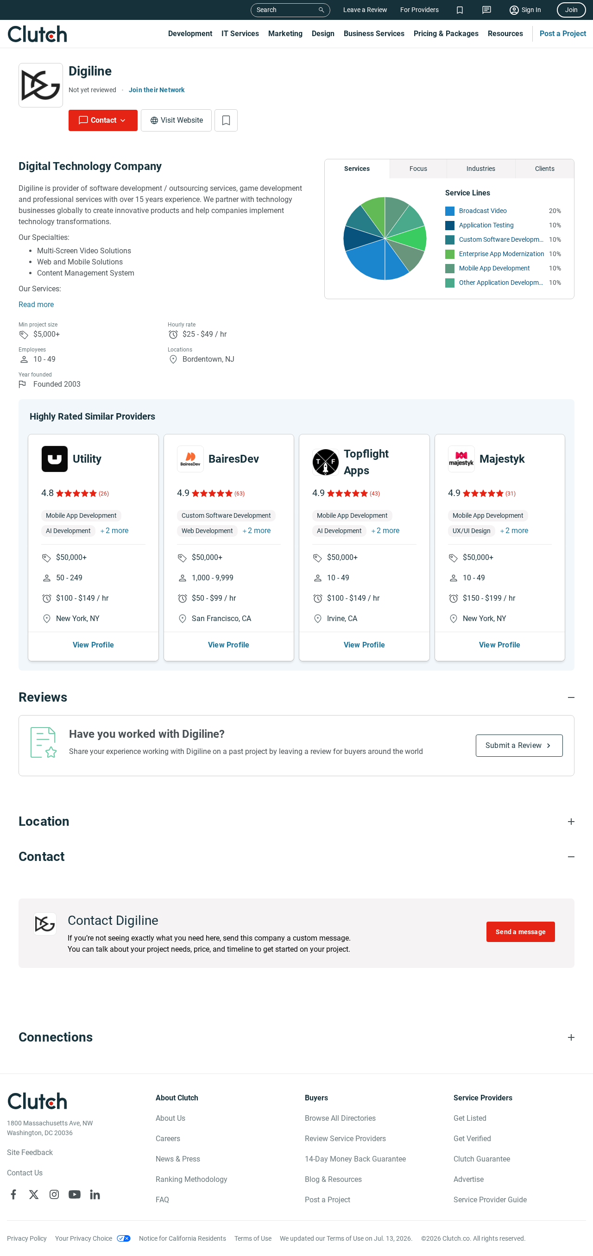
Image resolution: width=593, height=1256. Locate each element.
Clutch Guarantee (482, 1159)
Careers (168, 1138)
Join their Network (157, 90)
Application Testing (486, 225)
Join (571, 9)
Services (357, 168)
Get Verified (472, 1138)
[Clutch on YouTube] (74, 1194)
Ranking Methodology (191, 1179)
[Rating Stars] (75, 493)
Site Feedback (30, 1152)
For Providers (419, 9)
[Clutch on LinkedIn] (94, 1194)
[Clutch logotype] (37, 33)
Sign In (531, 9)
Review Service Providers (345, 1138)
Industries (481, 168)
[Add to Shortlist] (226, 120)
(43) (375, 493)
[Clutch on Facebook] (13, 1194)
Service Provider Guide (490, 1199)
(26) (104, 493)
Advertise (469, 1179)
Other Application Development (501, 282)
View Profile (93, 645)
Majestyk (502, 458)
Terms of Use (252, 1238)
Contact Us (25, 1172)
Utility (87, 458)
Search (267, 9)
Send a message (521, 932)
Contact (103, 120)
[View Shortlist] (460, 10)
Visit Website (182, 120)
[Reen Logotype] (54, 459)
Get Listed (470, 1118)
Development (190, 33)
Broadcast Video (483, 210)
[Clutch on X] (33, 1194)
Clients (545, 168)
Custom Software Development (501, 239)
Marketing (285, 33)
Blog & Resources (333, 1179)
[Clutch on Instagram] (54, 1194)
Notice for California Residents (182, 1238)
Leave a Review (365, 9)
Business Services (374, 33)
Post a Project (563, 33)
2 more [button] (117, 530)
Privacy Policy (27, 1238)
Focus (418, 168)
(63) (239, 493)
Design (323, 33)
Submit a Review (514, 745)
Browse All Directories (340, 1118)
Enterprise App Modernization (501, 253)
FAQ (162, 1199)
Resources (505, 33)
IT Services (240, 33)
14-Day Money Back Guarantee (355, 1159)
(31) (510, 493)
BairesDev (233, 458)
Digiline (90, 71)
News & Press (178, 1159)
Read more (36, 304)
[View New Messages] (486, 10)
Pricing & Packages (446, 33)
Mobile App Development (494, 268)
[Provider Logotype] (41, 85)
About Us (170, 1118)
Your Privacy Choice (83, 1238)
